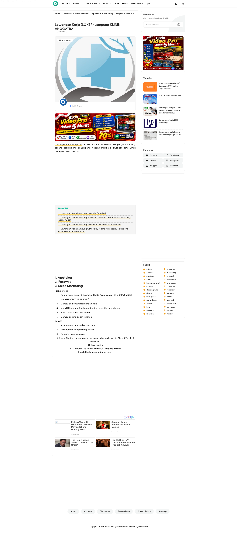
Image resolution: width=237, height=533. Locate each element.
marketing (171, 273)
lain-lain (150, 314)
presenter (171, 286)
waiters (170, 314)
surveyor (171, 307)
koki (148, 307)
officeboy (171, 279)
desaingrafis (152, 290)
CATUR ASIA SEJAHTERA (170, 95)
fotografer (151, 297)
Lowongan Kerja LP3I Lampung (168, 121)
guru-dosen (151, 300)
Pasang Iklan (124, 511)
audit (148, 279)
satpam (170, 293)
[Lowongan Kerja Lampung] (55, 3)
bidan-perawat (153, 283)
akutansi (150, 273)
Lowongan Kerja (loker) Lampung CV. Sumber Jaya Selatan (169, 85)
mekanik (170, 276)
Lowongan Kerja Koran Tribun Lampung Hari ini (170, 133)
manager (171, 269)
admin (149, 269)
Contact (88, 511)
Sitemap (163, 511)
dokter (149, 293)
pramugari (172, 283)
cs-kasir (150, 286)
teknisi (170, 310)
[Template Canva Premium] (95, 127)
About (73, 511)
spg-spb (170, 300)
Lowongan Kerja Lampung (68, 144)
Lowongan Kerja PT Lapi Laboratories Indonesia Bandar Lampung (170, 110)
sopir (169, 297)
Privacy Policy (144, 511)
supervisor (172, 303)
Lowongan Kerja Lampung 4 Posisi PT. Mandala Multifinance (90, 224)
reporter (171, 290)
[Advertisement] (95, 183)
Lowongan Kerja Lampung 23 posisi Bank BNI (83, 213)
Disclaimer (105, 511)
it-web (149, 303)
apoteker (62, 31)
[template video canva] (163, 53)
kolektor (150, 310)
